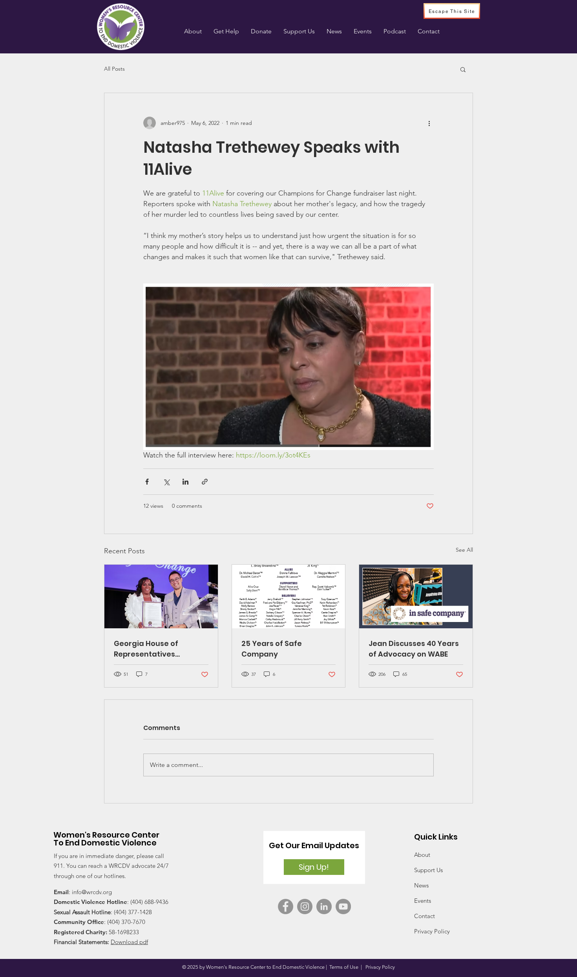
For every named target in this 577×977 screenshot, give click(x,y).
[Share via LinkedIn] (185, 481)
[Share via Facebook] (147, 481)
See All (464, 549)
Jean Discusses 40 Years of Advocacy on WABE (414, 649)
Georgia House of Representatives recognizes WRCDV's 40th (161, 649)
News (421, 885)
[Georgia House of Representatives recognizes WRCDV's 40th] (161, 596)
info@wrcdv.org (92, 892)
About (422, 854)
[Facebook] (285, 906)
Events (422, 900)
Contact (424, 916)
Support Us (428, 870)
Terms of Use (343, 967)
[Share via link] (204, 481)
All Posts (114, 68)
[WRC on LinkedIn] (324, 906)
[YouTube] (343, 906)
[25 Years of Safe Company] (288, 596)
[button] (226, 31)
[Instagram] (304, 906)
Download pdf (129, 942)
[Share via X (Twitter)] (166, 481)
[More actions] (429, 123)
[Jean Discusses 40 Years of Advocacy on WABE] (416, 596)
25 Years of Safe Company (271, 649)
